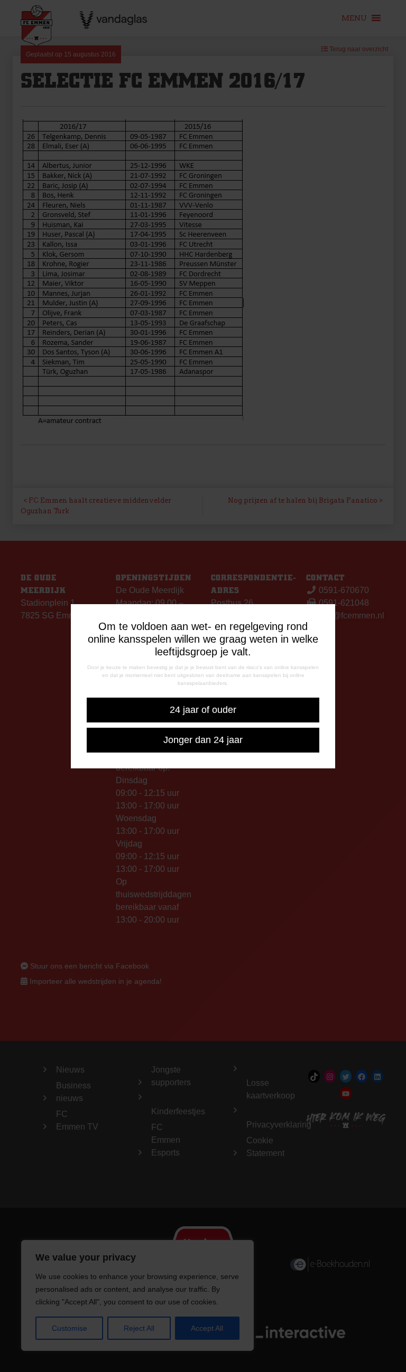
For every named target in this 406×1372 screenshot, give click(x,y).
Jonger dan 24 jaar (203, 740)
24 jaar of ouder (203, 709)
